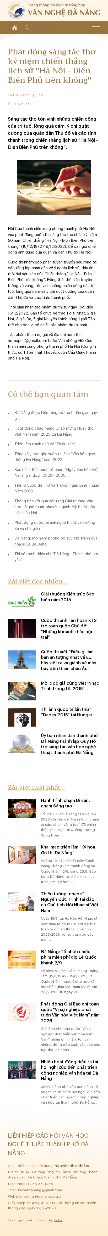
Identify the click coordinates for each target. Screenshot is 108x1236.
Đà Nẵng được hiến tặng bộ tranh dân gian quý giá (55, 416)
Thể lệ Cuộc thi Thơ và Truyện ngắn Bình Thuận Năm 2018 (56, 488)
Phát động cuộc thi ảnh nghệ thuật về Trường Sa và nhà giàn (54, 526)
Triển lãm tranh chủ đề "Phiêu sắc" (44, 444)
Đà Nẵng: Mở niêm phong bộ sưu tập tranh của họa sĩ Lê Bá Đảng (56, 541)
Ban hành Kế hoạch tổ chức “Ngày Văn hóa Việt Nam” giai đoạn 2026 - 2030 (56, 473)
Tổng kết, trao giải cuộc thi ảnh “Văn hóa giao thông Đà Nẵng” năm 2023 (54, 457)
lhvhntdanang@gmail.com (40, 1190)
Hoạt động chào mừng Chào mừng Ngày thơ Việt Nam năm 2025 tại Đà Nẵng (54, 431)
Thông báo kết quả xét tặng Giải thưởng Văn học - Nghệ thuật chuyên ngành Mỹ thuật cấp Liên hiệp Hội (54, 507)
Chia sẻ (22, 104)
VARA (58, 1220)
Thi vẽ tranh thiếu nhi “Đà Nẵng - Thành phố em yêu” (56, 557)
